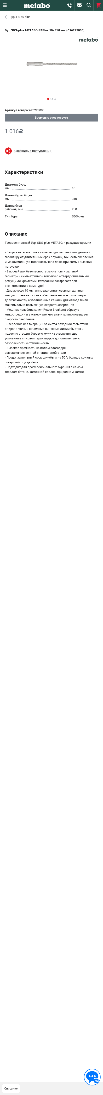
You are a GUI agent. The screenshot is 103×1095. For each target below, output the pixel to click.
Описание (10, 1088)
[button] (48, 99)
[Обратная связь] (92, 1077)
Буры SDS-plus (20, 17)
